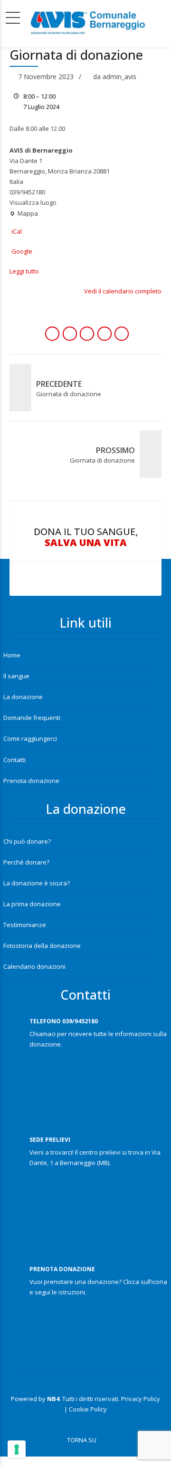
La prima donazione (32, 904)
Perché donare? (26, 862)
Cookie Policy (88, 1409)
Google (21, 251)
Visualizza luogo (33, 202)
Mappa (24, 214)
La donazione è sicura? (36, 883)
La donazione (23, 696)
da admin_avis (114, 76)
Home (11, 655)
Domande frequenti (31, 717)
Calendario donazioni (34, 966)
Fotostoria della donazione (42, 945)
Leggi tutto (24, 271)
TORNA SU (81, 1440)
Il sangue (16, 676)
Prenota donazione (31, 780)
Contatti (14, 760)
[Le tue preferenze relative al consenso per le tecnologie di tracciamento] (17, 1449)
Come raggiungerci (30, 738)
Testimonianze (24, 924)
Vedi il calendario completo (123, 291)
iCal (16, 231)
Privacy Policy (140, 1398)
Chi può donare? (27, 841)
